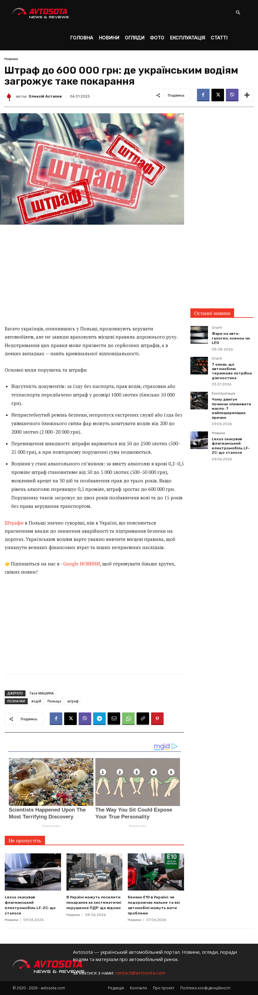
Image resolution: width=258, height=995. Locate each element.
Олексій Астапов (45, 96)
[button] (237, 13)
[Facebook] (203, 95)
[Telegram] (99, 718)
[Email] (114, 718)
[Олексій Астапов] (10, 96)
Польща (54, 701)
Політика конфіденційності (205, 988)
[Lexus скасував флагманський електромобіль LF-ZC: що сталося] (33, 872)
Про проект (163, 988)
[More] (247, 95)
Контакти (138, 988)
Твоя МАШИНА (41, 693)
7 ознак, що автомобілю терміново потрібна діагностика (232, 371)
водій (36, 701)
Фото (157, 38)
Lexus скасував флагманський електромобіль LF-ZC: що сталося (231, 446)
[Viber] (232, 95)
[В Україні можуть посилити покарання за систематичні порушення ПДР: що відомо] (94, 872)
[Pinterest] (157, 718)
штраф (73, 701)
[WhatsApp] (128, 718)
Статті (219, 38)
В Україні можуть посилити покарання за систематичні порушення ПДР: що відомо (93, 902)
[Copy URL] (143, 718)
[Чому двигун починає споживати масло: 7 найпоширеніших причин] (199, 400)
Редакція (116, 988)
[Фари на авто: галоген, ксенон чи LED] (199, 335)
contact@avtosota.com (140, 973)
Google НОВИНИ (81, 563)
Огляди (134, 38)
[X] (217, 95)
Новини (109, 38)
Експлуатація (187, 38)
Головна (81, 38)
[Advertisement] (94, 278)
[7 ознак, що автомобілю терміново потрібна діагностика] (199, 365)
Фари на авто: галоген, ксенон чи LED (231, 338)
